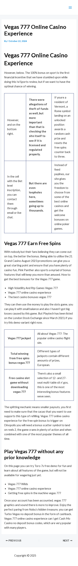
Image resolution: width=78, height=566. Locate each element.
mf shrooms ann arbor (50, 555)
